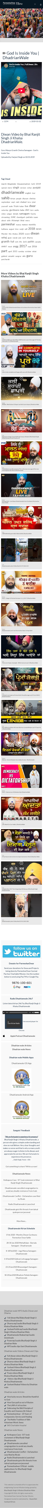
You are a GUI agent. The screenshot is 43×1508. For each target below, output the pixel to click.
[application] (21, 1012)
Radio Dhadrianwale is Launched (21, 1204)
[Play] (4, 1012)
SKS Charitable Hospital (16, 1425)
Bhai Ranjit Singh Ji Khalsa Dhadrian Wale (19, 1490)
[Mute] (33, 1012)
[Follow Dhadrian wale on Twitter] (23, 1481)
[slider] (37, 1012)
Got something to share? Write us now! (21, 1166)
